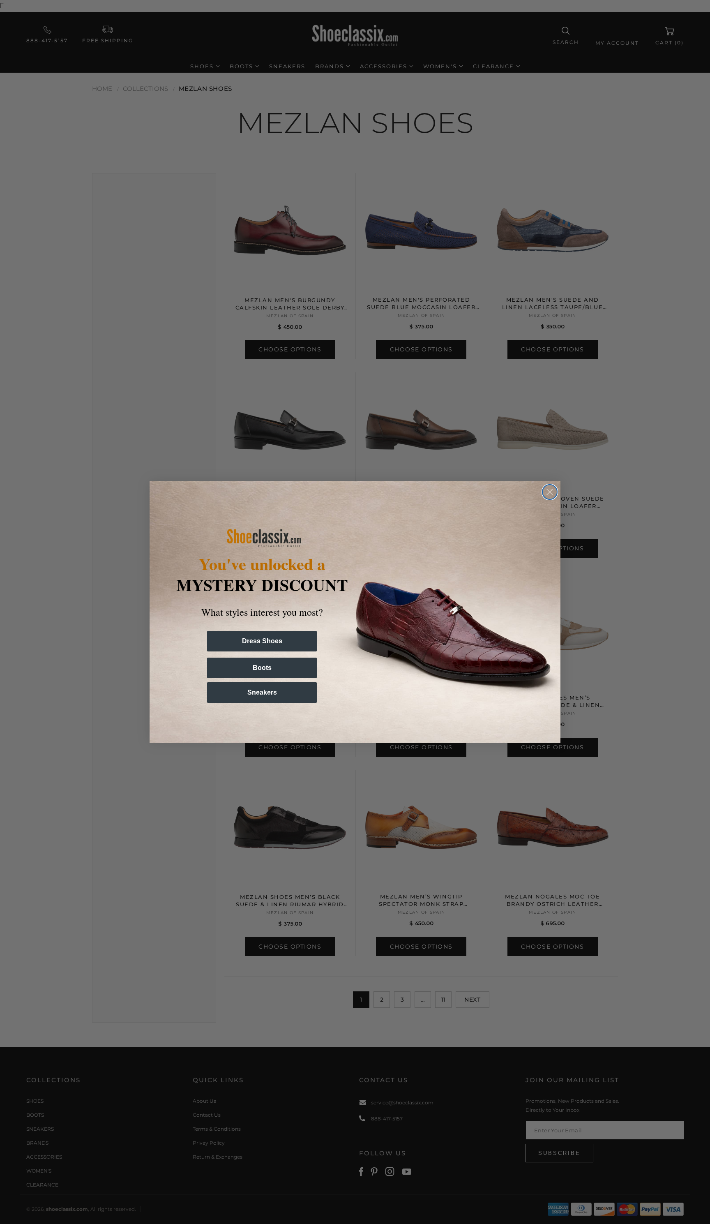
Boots (262, 667)
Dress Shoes (262, 640)
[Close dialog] (549, 492)
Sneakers (262, 692)
